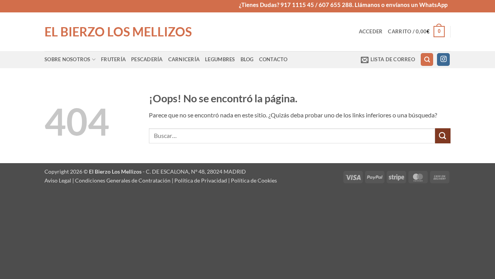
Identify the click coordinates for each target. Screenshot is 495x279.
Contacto (273, 59)
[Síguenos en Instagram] (443, 59)
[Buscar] (427, 59)
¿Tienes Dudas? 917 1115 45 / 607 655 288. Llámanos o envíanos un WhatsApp (343, 4)
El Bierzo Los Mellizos (118, 32)
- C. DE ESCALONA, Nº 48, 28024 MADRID (194, 171)
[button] (371, 31)
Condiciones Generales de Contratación (123, 180)
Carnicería (184, 59)
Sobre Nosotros (67, 59)
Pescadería (147, 59)
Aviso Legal (57, 180)
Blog (247, 59)
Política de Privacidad (200, 180)
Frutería (113, 59)
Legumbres (220, 59)
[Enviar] (443, 135)
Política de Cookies (254, 180)
